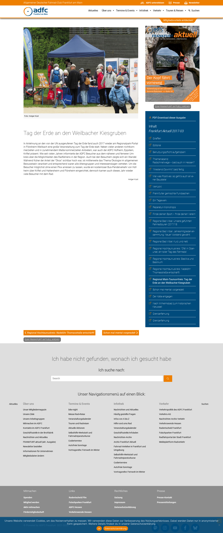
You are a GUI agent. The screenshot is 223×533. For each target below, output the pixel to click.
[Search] (168, 378)
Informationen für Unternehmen (38, 451)
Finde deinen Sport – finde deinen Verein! (174, 214)
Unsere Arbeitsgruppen (34, 419)
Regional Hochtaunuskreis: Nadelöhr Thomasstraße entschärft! (60, 332)
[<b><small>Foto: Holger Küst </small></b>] (81, 70)
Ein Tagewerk (160, 200)
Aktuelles (93, 10)
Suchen (204, 404)
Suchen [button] (195, 10)
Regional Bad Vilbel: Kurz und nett (170, 241)
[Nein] (219, 524)
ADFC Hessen (75, 507)
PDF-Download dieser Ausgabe (169, 117)
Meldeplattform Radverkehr (172, 442)
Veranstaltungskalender (79, 419)
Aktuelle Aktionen (76, 428)
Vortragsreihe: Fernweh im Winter (84, 450)
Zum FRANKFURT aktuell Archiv (172, 106)
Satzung (118, 497)
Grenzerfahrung (161, 313)
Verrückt (157, 186)
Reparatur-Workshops (164, 207)
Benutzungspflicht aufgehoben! (169, 152)
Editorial (157, 145)
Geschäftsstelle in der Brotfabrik (38, 432)
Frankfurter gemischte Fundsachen (171, 193)
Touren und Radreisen (78, 423)
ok (99, 528)
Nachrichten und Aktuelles (35, 437)
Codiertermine (75, 441)
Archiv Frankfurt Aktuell (125, 442)
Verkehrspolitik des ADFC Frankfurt (175, 409)
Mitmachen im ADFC (32, 423)
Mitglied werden (31, 502)
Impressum (119, 502)
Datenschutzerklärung (125, 507)
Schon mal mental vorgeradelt (168, 289)
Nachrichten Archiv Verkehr (172, 419)
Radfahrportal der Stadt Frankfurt (175, 437)
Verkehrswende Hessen (170, 423)
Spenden (28, 497)
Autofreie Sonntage (77, 445)
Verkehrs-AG (165, 414)
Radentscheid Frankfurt (170, 428)
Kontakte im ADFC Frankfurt (36, 428)
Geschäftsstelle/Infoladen (126, 432)
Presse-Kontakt (164, 497)
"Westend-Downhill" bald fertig (168, 169)
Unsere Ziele (28, 414)
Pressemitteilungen (166, 502)
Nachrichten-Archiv (123, 437)
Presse (176, 3)
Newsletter (194, 3)
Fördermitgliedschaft (34, 512)
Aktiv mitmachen (32, 507)
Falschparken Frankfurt (170, 432)
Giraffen (157, 138)
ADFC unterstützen (155, 3)
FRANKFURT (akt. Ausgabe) (39, 442)
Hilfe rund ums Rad (123, 423)
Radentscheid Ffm (77, 497)
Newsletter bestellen (32, 446)
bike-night (73, 409)
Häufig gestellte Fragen (125, 414)
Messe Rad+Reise (76, 414)
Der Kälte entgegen (162, 296)
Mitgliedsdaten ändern (33, 456)
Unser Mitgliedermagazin (34, 409)
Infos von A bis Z (121, 419)
